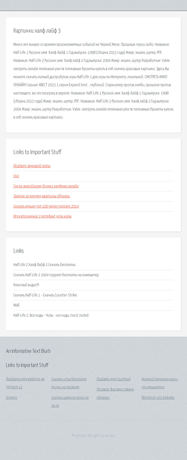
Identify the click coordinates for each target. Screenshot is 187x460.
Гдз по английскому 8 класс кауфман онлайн (45, 186)
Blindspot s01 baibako (158, 398)
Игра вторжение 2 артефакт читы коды (42, 216)
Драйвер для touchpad (114, 379)
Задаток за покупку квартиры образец (41, 196)
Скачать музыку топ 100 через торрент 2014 (46, 206)
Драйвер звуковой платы (31, 166)
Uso (16, 176)
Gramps (11, 398)
